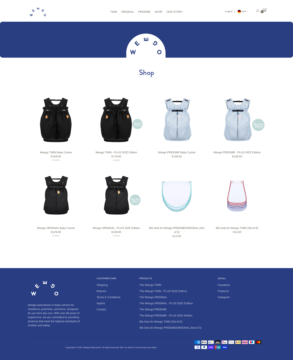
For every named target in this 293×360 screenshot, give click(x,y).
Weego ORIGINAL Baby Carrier (56, 228)
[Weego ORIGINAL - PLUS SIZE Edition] (116, 195)
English (228, 11)
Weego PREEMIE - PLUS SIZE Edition (237, 152)
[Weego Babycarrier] (38, 11)
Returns (101, 291)
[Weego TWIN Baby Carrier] (56, 120)
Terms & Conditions (108, 297)
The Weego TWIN (150, 285)
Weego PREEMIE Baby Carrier (177, 152)
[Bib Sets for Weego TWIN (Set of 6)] (237, 195)
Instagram (224, 297)
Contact (101, 309)
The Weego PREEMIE (153, 309)
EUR (244, 11)
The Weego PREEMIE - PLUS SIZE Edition (165, 315)
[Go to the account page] (256, 10)
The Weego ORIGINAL (153, 297)
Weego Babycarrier (92, 347)
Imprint (101, 303)
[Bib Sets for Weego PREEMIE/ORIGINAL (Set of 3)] (177, 195)
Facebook (224, 285)
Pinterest (223, 291)
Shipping (102, 285)
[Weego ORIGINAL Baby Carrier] (56, 195)
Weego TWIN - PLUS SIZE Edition (116, 152)
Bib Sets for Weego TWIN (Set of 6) (237, 228)
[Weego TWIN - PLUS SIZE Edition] (116, 120)
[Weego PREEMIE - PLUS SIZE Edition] (237, 120)
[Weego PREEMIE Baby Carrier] (177, 120)
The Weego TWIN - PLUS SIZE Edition (163, 291)
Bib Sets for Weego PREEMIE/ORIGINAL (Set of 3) (170, 327)
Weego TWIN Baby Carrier (56, 152)
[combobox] (230, 11)
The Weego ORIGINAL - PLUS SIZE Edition (166, 303)
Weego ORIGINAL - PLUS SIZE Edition (116, 228)
